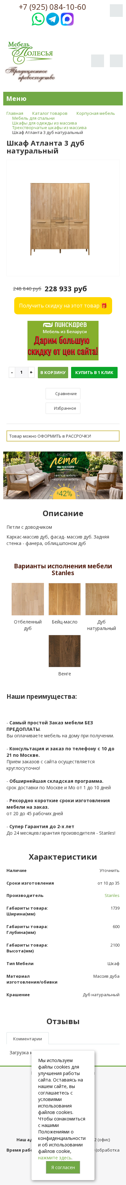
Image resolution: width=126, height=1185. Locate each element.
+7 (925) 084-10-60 (52, 6)
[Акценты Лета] (63, 475)
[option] (63, 218)
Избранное (64, 408)
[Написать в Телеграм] (52, 18)
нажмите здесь (54, 1158)
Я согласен (63, 1167)
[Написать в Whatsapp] (38, 18)
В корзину (53, 372)
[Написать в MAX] (67, 18)
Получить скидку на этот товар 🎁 (63, 305)
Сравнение (65, 393)
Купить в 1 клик (94, 372)
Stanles (112, 895)
